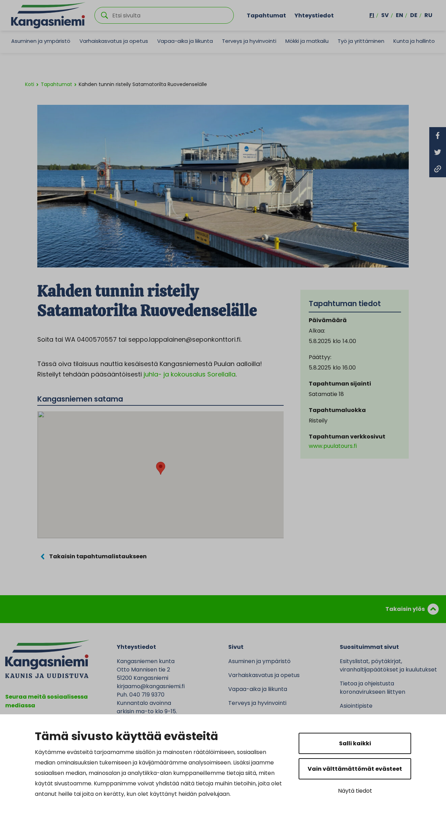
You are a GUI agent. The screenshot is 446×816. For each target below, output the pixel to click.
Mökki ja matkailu (307, 41)
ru (428, 15)
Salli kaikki (355, 743)
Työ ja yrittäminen (361, 41)
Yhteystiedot (314, 15)
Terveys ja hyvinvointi (249, 41)
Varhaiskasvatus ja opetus (113, 41)
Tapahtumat (266, 15)
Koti (29, 84)
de (413, 15)
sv (385, 15)
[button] (160, 468)
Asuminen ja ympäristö (40, 41)
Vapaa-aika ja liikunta (185, 41)
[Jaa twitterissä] (437, 152)
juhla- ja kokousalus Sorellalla (190, 374)
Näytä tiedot (355, 791)
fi (371, 15)
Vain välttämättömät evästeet (355, 769)
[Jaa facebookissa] (437, 135)
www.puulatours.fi (333, 446)
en (399, 15)
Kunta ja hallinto (414, 41)
